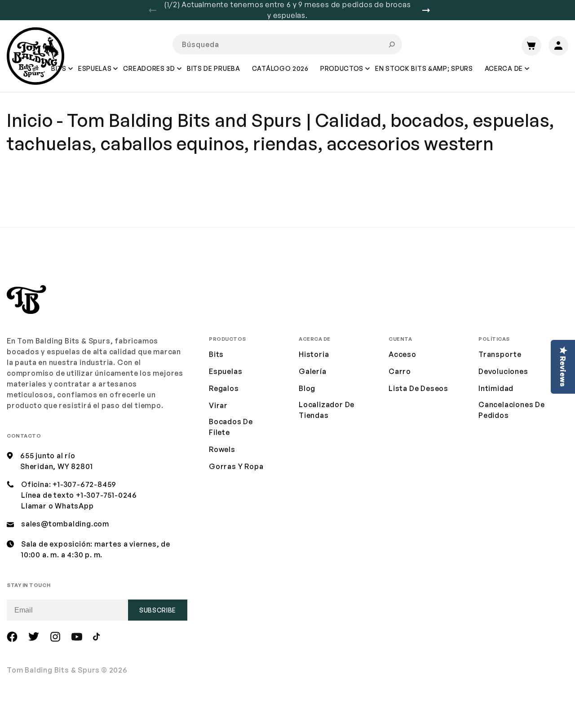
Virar (218, 405)
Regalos (224, 388)
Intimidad (495, 388)
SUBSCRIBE (157, 610)
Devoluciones (503, 371)
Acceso (402, 354)
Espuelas (225, 371)
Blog (307, 388)
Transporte (500, 354)
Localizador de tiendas (326, 410)
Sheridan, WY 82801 (56, 466)
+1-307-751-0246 (106, 495)
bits (216, 354)
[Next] (429, 10)
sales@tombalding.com (65, 523)
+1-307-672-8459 (84, 484)
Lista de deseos (418, 388)
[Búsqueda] (392, 44)
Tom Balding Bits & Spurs (53, 669)
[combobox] (287, 44)
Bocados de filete (231, 427)
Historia (314, 354)
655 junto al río (47, 455)
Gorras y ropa (236, 466)
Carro (400, 371)
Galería (313, 371)
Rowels (222, 449)
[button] (95, 74)
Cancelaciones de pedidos (511, 410)
